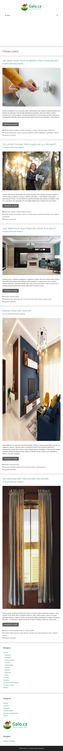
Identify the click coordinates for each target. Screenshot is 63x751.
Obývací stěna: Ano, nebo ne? (16, 310)
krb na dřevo (39, 299)
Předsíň (7, 670)
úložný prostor (40, 467)
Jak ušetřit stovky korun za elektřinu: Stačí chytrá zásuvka (30, 60)
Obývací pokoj (42, 130)
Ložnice (34, 130)
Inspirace (17, 130)
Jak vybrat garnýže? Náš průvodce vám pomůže (25, 478)
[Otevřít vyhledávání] (57, 15)
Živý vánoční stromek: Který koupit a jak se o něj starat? (29, 144)
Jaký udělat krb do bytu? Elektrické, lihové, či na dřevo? (29, 228)
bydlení (6, 467)
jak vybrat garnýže (41, 633)
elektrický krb (18, 299)
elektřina (30, 133)
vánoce (24, 214)
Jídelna (7, 667)
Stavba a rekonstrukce (10, 682)
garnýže (32, 633)
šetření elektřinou (40, 133)
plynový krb (47, 299)
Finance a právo (8, 685)
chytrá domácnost (10, 133)
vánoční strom (32, 214)
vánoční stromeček (44, 214)
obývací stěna (30, 467)
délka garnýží (14, 633)
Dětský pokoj (8, 130)
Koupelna (8, 657)
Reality (5, 687)
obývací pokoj (20, 467)
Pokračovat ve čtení (11, 124)
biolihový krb (8, 299)
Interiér (22, 130)
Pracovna (51, 130)
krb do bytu (30, 299)
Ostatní (28, 212)
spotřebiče (50, 133)
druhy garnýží (24, 633)
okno (50, 633)
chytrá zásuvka (22, 133)
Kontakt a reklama (9, 741)
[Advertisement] (31, 33)
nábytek (12, 467)
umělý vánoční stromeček (12, 214)
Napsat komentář (10, 135)
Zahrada (6, 677)
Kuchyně (28, 130)
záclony (54, 633)
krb (24, 299)
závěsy (4, 635)
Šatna (7, 675)
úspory (56, 133)
